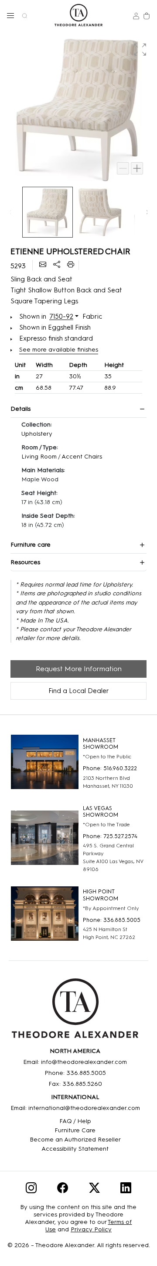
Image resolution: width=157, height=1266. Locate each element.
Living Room (39, 456)
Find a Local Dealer (78, 691)
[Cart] (146, 15)
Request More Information (79, 669)
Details (20, 409)
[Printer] (70, 265)
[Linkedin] (125, 1189)
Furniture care (30, 544)
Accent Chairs (81, 456)
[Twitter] (94, 1189)
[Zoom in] (137, 168)
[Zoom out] (123, 168)
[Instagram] (31, 1189)
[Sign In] (136, 15)
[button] (10, 15)
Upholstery (36, 433)
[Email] (42, 265)
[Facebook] (62, 1189)
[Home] (75, 1011)
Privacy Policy (91, 1229)
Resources (25, 562)
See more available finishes (58, 349)
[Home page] (78, 15)
